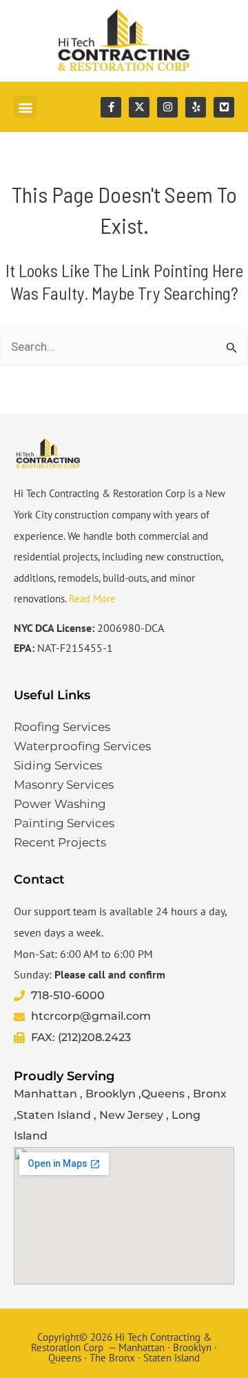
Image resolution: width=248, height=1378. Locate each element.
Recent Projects (60, 842)
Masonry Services (64, 784)
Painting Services (64, 823)
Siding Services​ (58, 765)
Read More (92, 598)
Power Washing (60, 804)
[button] (25, 107)
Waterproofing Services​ (82, 746)
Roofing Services (62, 727)
